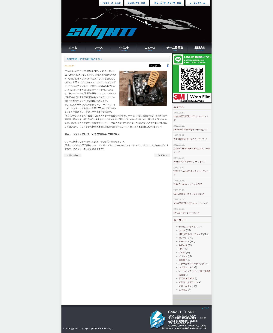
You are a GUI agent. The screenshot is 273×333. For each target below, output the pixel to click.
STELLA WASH (186, 278)
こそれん (183, 289)
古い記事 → (162, 155)
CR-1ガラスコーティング (191, 234)
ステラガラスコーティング (191, 264)
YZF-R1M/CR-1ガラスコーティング (190, 139)
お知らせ (183, 245)
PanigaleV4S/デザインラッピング (189, 161)
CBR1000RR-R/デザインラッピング (190, 129)
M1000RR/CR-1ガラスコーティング (190, 203)
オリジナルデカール (188, 282)
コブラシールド (186, 267)
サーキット (184, 241)
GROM (182, 252)
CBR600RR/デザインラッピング (188, 194)
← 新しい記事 (72, 155)
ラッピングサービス (188, 226)
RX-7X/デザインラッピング (186, 213)
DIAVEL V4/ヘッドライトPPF (187, 184)
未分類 (182, 260)
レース (182, 230)
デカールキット (186, 286)
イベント (183, 256)
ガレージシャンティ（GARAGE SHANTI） (91, 328)
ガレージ (183, 238)
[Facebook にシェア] (168, 66)
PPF (181, 249)
